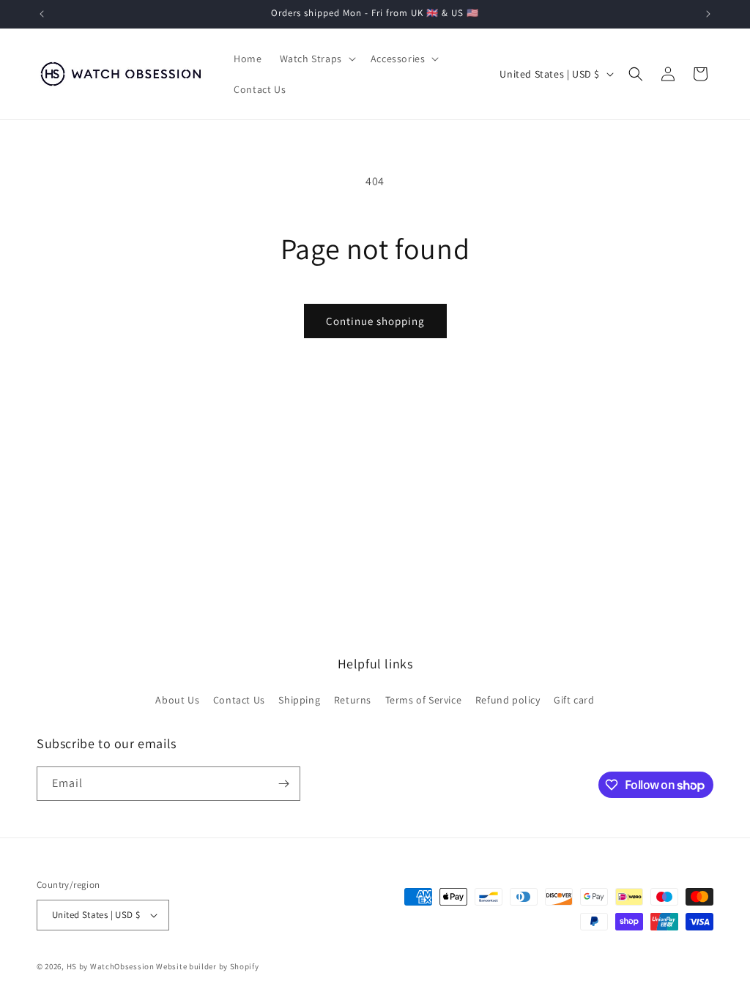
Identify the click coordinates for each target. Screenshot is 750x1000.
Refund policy (508, 699)
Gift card (574, 699)
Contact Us (239, 699)
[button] (316, 58)
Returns (352, 699)
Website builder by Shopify (207, 966)
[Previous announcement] (42, 14)
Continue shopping (375, 321)
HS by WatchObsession (111, 966)
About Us (177, 699)
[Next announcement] (708, 14)
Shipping (299, 699)
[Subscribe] (283, 783)
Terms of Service (423, 699)
